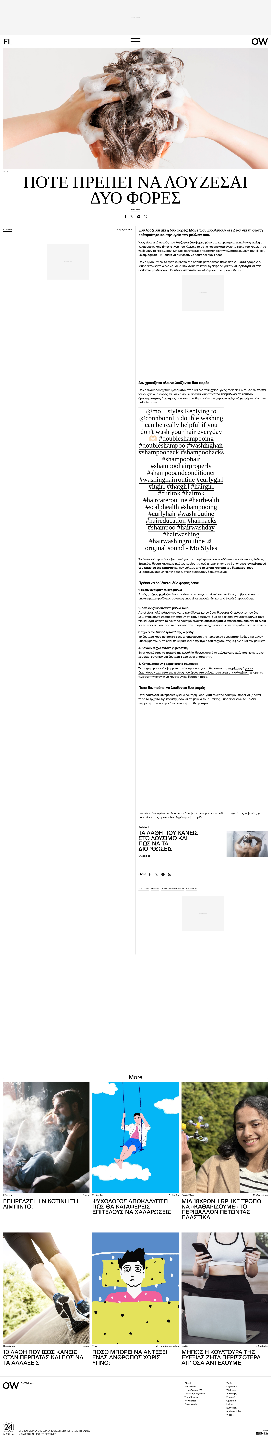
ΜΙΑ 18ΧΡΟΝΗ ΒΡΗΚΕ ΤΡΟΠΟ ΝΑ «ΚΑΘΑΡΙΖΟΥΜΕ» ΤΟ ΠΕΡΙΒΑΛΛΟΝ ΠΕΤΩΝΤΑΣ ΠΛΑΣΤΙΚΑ (221, 1210)
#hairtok (193, 493)
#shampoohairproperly (181, 465)
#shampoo (161, 527)
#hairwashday (196, 527)
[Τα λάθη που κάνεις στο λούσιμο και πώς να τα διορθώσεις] (247, 844)
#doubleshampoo (162, 445)
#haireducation (166, 520)
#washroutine (196, 513)
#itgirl (156, 486)
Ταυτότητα (190, 1387)
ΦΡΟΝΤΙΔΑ (191, 889)
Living (229, 1404)
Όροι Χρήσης (192, 1397)
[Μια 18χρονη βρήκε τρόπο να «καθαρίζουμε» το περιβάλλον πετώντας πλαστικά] (225, 1137)
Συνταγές (231, 1397)
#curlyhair (162, 513)
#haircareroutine (165, 500)
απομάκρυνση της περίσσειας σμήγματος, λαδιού (216, 636)
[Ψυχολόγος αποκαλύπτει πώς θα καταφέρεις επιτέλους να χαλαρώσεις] (135, 1137)
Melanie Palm (237, 390)
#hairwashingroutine (177, 541)
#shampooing (199, 506)
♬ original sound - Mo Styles (181, 544)
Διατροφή (231, 1394)
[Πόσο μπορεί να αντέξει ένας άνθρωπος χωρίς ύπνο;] (135, 1288)
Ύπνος (95, 1346)
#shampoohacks (202, 452)
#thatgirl (178, 486)
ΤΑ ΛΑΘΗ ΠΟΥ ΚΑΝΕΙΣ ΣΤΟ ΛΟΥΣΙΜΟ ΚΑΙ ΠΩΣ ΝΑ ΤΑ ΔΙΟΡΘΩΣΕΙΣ (168, 841)
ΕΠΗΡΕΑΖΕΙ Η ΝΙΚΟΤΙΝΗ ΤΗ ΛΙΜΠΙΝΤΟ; (40, 1204)
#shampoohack (158, 452)
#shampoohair (181, 459)
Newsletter (190, 1401)
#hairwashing (181, 534)
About (188, 1383)
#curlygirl (209, 479)
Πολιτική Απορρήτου (195, 1394)
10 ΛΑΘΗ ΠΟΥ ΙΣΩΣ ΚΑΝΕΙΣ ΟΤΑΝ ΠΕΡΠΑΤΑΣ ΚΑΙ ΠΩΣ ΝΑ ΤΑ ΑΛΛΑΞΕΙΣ (43, 1358)
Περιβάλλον (188, 1195)
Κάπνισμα (8, 1195)
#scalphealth (162, 506)
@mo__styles (164, 411)
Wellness (135, 210)
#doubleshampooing (186, 438)
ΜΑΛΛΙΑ (155, 889)
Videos (230, 1415)
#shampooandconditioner (181, 472)
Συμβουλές (98, 1195)
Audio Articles (233, 1411)
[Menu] (135, 41)
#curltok (169, 493)
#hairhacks (202, 520)
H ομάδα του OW (193, 1390)
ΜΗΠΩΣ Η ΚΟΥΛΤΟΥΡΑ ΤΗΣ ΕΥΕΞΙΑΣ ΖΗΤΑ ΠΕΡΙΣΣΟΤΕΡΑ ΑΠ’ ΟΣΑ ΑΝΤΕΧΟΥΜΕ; (221, 1358)
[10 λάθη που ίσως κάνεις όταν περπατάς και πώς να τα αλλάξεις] (46, 1288)
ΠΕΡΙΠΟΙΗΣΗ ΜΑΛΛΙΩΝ (172, 889)
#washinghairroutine (167, 479)
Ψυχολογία (231, 1387)
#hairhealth (204, 500)
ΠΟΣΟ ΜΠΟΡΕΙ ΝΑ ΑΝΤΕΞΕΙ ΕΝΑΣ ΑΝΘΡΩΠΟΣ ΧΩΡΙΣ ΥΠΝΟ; (129, 1358)
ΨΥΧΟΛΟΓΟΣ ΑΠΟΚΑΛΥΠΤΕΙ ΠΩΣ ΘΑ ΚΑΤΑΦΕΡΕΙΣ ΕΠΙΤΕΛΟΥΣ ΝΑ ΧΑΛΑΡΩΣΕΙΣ (131, 1207)
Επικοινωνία (191, 1404)
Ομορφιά (144, 856)
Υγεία (229, 1383)
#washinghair (205, 445)
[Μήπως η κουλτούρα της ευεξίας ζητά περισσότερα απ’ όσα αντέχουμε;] (225, 1288)
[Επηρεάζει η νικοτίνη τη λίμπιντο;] (46, 1137)
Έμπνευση (231, 1408)
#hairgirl (202, 486)
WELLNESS (143, 889)
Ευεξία (185, 1346)
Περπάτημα (9, 1346)
